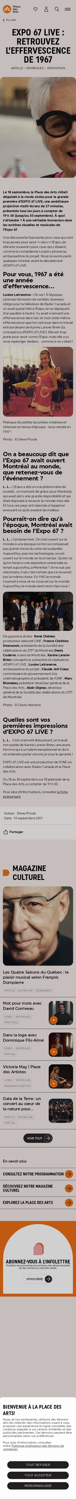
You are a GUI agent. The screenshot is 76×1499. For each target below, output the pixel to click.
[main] (38, 1448)
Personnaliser (38, 1485)
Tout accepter (38, 1475)
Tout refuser (38, 1464)
